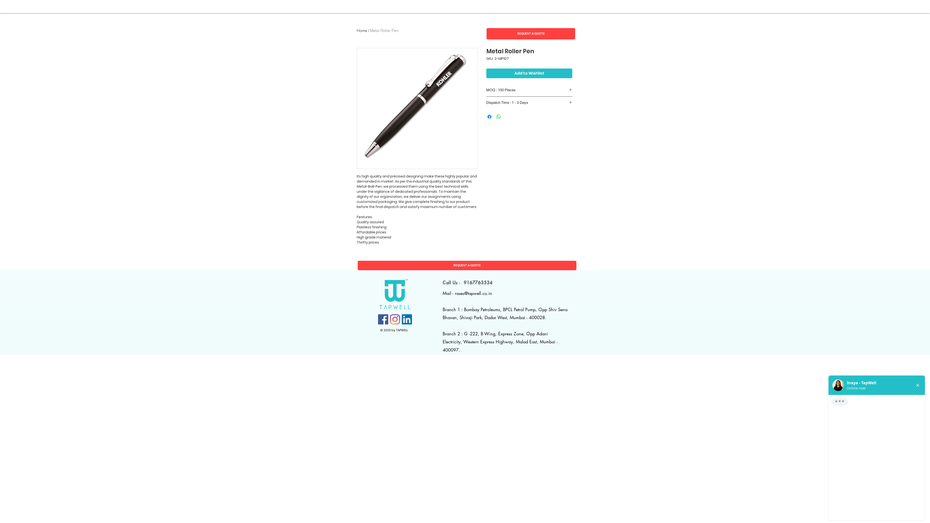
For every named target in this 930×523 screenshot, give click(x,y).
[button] (531, 33)
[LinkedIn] (407, 319)
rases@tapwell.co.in (473, 293)
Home (362, 30)
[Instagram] (395, 319)
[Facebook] (383, 319)
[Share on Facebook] (489, 117)
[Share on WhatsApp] (499, 117)
